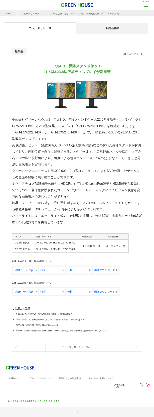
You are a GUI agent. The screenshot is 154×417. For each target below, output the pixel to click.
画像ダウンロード (104, 270)
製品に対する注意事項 (70, 378)
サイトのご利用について (101, 378)
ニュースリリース (30, 13)
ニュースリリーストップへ (76, 347)
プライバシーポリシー (40, 378)
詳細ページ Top (24, 270)
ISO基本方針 (14, 378)
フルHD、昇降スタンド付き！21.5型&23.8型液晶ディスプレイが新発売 (83, 13)
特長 (43, 270)
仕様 (70, 270)
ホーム (9, 13)
